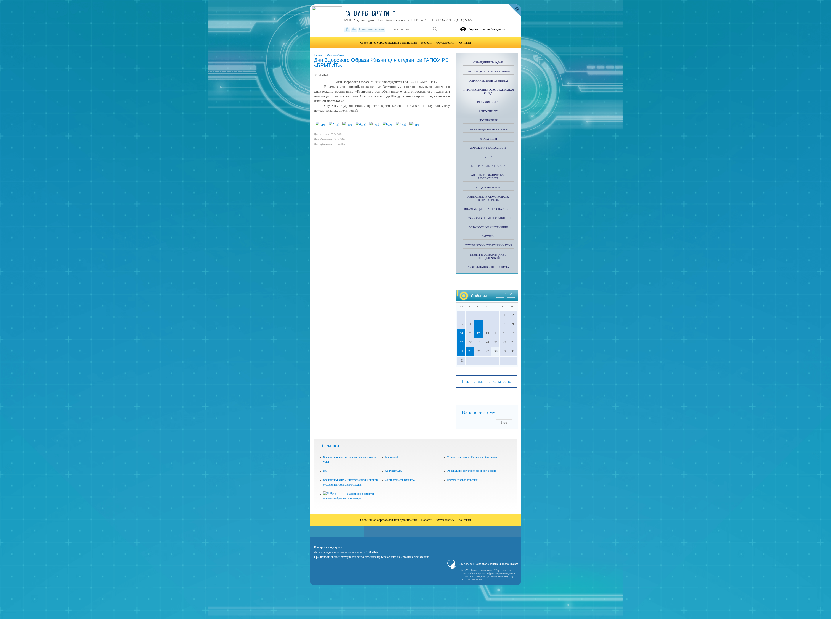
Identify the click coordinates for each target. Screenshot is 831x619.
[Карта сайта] (354, 29)
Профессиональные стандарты (488, 218)
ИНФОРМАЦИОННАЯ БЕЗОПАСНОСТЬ (488, 209)
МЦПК (488, 156)
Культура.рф (391, 456)
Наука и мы (488, 138)
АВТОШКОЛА (393, 470)
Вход (504, 422)
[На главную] (347, 29)
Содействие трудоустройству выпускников (488, 198)
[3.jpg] (347, 124)
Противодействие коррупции (488, 71)
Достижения (488, 120)
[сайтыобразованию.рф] (514, 10)
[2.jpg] (334, 124)
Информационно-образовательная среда (488, 91)
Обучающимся (488, 102)
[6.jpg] (387, 124)
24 (461, 351)
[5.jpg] (374, 124)
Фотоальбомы (336, 55)
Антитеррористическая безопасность (488, 177)
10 (461, 333)
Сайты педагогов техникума (400, 479)
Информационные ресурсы (488, 129)
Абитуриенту (488, 111)
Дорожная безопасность (488, 147)
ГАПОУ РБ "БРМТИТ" (369, 14)
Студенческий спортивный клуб (488, 245)
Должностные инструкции (488, 227)
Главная (319, 55)
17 (461, 342)
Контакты (465, 42)
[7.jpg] (401, 124)
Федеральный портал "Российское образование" (472, 456)
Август (509, 293)
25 (469, 351)
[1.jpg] (320, 124)
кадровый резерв (488, 187)
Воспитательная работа (488, 165)
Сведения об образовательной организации (388, 42)
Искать (435, 29)
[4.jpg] (361, 124)
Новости (426, 42)
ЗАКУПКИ (488, 236)
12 (478, 333)
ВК (325, 470)
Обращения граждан (488, 62)
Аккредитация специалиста (488, 267)
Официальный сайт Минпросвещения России (471, 470)
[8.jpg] (414, 124)
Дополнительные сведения (488, 80)
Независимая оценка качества (487, 381)
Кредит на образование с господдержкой (488, 256)
